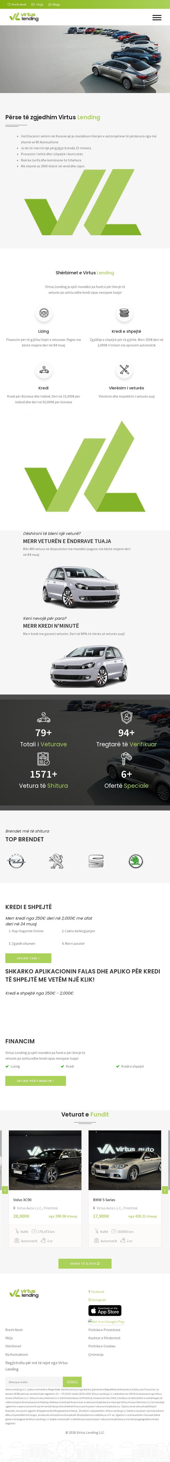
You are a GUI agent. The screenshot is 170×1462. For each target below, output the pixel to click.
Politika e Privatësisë (104, 1330)
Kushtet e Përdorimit (104, 1338)
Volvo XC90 (22, 1199)
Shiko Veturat (29, 78)
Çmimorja (95, 1354)
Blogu (56, 4)
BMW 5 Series (104, 1199)
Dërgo (72, 1382)
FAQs (9, 1338)
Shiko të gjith (83, 1264)
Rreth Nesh (14, 1330)
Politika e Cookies (102, 1346)
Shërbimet (13, 1346)
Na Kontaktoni (16, 1354)
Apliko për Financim (35, 1081)
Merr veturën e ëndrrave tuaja (67, 541)
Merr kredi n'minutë (51, 626)
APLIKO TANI (27, 958)
